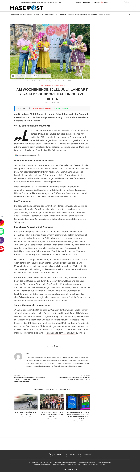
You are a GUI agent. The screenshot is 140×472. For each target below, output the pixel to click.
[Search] (129, 14)
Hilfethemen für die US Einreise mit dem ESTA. (66, 464)
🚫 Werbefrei (104, 2)
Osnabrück (14, 14)
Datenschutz (86, 2)
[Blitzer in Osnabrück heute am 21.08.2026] (26, 402)
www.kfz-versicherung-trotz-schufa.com (94, 464)
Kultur (59, 14)
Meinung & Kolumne (76, 14)
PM (48, 102)
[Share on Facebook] (50, 346)
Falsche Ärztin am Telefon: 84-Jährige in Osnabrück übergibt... (38, 2)
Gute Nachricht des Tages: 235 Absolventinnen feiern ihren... (52, 414)
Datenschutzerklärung (69, 462)
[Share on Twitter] (52, 346)
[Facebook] (122, 2)
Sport (64, 14)
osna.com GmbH (47, 462)
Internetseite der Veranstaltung (61, 332)
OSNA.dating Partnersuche (42, 464)
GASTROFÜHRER (104, 14)
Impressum (79, 2)
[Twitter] (125, 2)
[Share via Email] (57, 346)
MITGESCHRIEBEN (90, 14)
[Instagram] (128, 2)
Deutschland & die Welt (45, 14)
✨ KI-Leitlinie (96, 2)
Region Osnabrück (27, 14)
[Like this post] (47, 346)
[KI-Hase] (13, 76)
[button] (15, 2)
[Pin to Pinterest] (54, 346)
